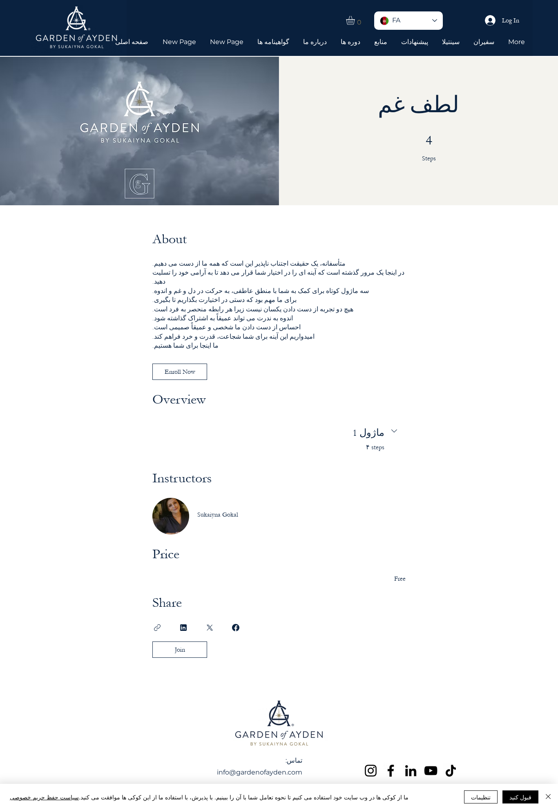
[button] (355, 20)
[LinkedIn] (411, 771)
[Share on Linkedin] (183, 627)
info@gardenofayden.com (259, 772)
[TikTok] (451, 771)
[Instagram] (371, 771)
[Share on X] (209, 627)
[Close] (548, 796)
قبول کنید (520, 797)
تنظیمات (481, 797)
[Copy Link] (157, 627)
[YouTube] (431, 771)
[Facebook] (391, 771)
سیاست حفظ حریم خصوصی (44, 797)
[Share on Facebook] (236, 627)
